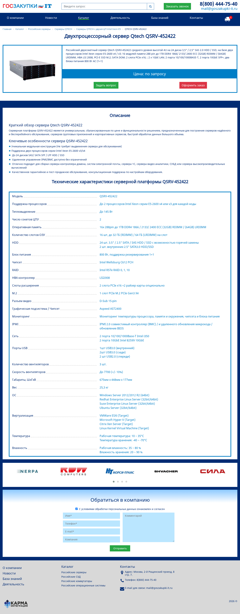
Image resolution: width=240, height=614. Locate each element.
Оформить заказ (193, 85)
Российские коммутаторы (76, 581)
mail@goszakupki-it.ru (219, 8)
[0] (227, 19)
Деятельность (120, 18)
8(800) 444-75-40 (218, 3)
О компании (15, 18)
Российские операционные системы (83, 585)
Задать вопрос (106, 85)
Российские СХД (71, 576)
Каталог (83, 18)
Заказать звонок (177, 6)
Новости (51, 18)
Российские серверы (73, 572)
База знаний (159, 18)
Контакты (196, 18)
